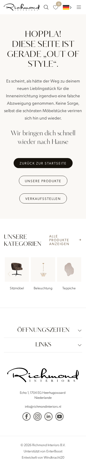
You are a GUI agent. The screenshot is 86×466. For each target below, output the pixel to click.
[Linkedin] (48, 416)
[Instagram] (37, 416)
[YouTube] (59, 416)
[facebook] (26, 416)
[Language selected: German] (67, 7)
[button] (76, 274)
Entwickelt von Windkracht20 (43, 457)
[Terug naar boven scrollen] (75, 455)
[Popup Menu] (79, 7)
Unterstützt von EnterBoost (43, 451)
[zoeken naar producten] (46, 7)
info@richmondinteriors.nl (43, 406)
